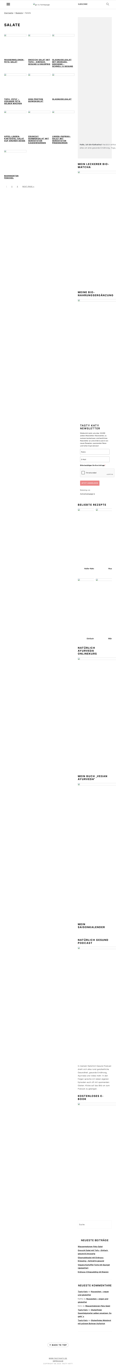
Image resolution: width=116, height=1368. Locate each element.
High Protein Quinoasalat (36, 100)
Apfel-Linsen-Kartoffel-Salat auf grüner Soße (14, 138)
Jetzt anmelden (89, 483)
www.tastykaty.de (58, 1358)
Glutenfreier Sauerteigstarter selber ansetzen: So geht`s (94, 1313)
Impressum (58, 1361)
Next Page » (28, 186)
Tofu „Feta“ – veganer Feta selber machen (13, 101)
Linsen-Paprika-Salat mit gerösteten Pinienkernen (61, 139)
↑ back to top (58, 1345)
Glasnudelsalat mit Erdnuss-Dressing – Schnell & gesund (62, 63)
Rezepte (19, 13)
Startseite (8, 13)
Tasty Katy (83, 1291)
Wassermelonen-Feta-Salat (14, 61)
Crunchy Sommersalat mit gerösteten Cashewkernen (38, 139)
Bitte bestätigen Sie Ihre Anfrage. (92, 465)
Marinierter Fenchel (11, 177)
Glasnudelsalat (62, 99)
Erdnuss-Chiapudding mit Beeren (93, 1272)
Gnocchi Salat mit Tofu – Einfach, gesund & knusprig (39, 62)
